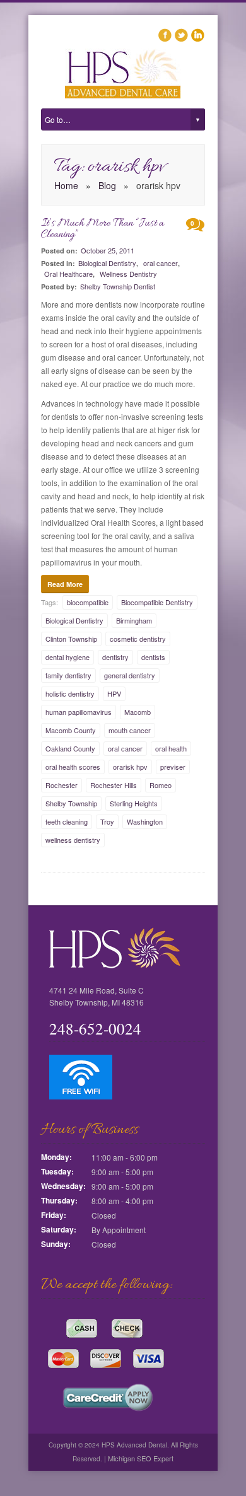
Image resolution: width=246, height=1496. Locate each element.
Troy (107, 821)
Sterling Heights (134, 803)
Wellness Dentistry (128, 274)
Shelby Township (71, 803)
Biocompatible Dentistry (157, 602)
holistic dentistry (70, 693)
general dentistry (129, 675)
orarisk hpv (130, 767)
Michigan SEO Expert (139, 1458)
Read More (65, 584)
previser (172, 767)
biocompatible (87, 602)
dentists (153, 657)
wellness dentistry (72, 840)
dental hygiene (67, 657)
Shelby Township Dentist (117, 286)
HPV (114, 693)
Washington (145, 821)
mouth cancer (129, 730)
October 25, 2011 (107, 250)
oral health (171, 748)
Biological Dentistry (107, 263)
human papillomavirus (78, 712)
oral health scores (72, 767)
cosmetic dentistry (138, 639)
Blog (107, 185)
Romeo (160, 785)
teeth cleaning (66, 821)
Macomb (137, 712)
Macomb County (70, 730)
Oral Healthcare (68, 274)
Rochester (61, 785)
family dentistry (68, 675)
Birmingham (134, 620)
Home (66, 185)
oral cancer (160, 263)
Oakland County (70, 748)
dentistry (115, 657)
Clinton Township (71, 639)
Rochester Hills (113, 785)
